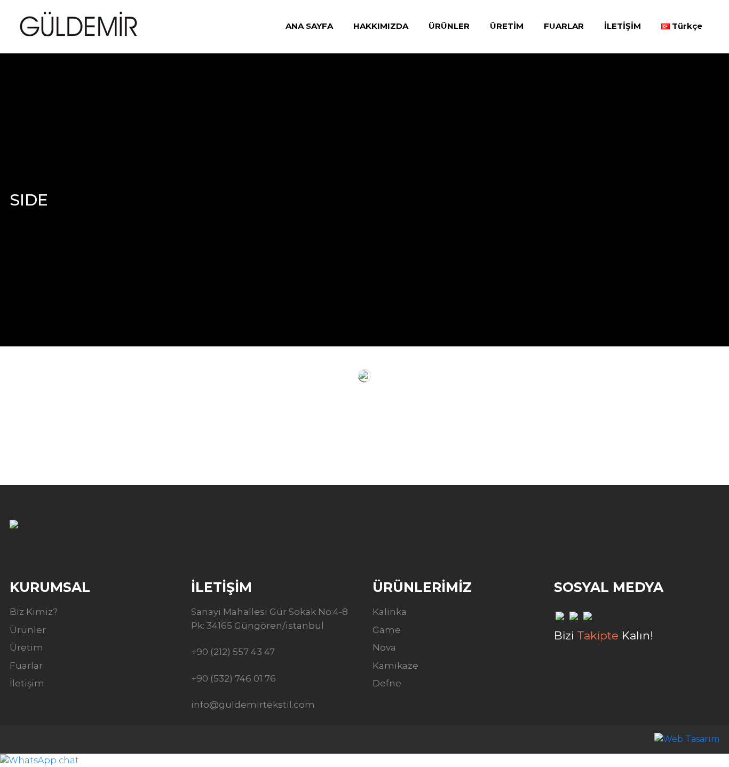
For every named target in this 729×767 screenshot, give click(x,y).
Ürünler (28, 629)
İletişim (27, 683)
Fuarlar (26, 665)
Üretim (26, 647)
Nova (384, 647)
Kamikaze (395, 665)
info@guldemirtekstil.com (253, 704)
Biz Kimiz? (34, 611)
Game (387, 629)
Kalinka (390, 611)
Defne (387, 683)
